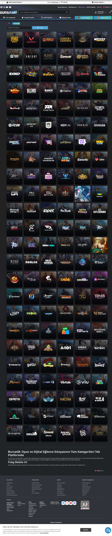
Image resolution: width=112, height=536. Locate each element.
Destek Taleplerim (61, 495)
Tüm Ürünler (10, 487)
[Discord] (74, 503)
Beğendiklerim (60, 489)
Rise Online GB (85, 489)
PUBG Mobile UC (86, 483)
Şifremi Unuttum (61, 483)
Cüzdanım (59, 487)
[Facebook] (63, 503)
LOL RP (84, 495)
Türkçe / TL (108, 7)
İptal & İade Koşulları (37, 489)
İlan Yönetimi (60, 493)
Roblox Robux (85, 491)
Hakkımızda (9, 483)
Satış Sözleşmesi (36, 487)
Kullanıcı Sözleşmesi (37, 485)
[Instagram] (67, 503)
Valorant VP (85, 485)
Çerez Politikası (35, 493)
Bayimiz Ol (9, 489)
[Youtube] (71, 503)
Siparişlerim (60, 491)
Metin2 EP (84, 493)
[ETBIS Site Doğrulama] (92, 505)
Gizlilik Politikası (36, 483)
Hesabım (59, 485)
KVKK (33, 491)
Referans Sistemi (11, 493)
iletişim (8, 485)
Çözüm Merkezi (10, 491)
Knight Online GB (86, 487)
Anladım (85, 530)
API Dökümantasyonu (12, 495)
